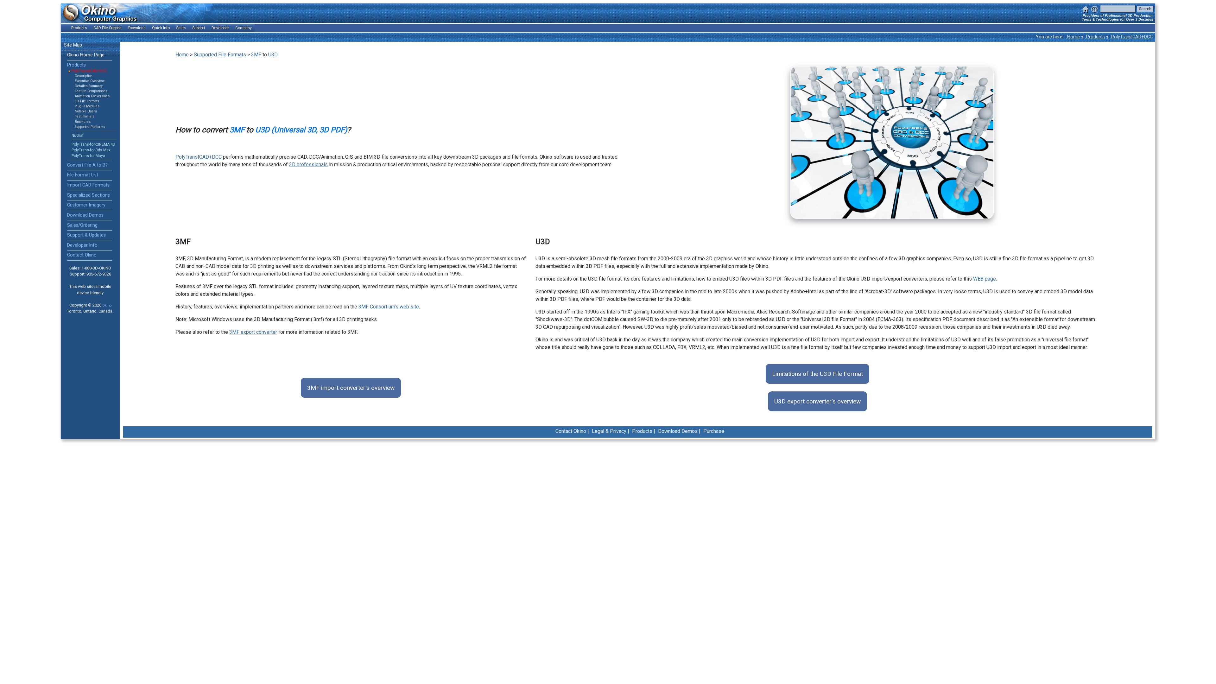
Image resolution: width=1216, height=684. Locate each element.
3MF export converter (253, 332)
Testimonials (84, 116)
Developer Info (82, 245)
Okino (106, 305)
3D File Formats (87, 101)
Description (83, 76)
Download (137, 28)
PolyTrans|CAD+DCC (1131, 37)
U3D (273, 55)
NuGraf (78, 135)
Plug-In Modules (87, 106)
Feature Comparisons (91, 91)
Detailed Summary (89, 86)
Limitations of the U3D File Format (817, 373)
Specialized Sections (88, 195)
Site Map (73, 45)
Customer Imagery (86, 205)
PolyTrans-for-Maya (88, 156)
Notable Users (86, 111)
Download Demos (85, 215)
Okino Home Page (85, 55)
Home (1073, 37)
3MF (256, 55)
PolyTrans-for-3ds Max (91, 150)
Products (1095, 37)
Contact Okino (82, 255)
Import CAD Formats (88, 185)
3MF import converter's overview (351, 387)
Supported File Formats (220, 55)
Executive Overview (89, 81)
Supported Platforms (90, 127)
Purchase (713, 431)
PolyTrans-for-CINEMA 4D (93, 144)
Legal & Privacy (609, 431)
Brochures (83, 122)
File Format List (82, 175)
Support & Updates (86, 235)
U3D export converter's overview (817, 401)
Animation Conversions (92, 96)
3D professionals (308, 165)
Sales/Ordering (82, 225)
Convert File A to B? (87, 165)
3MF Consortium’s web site (388, 307)
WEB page (984, 279)
